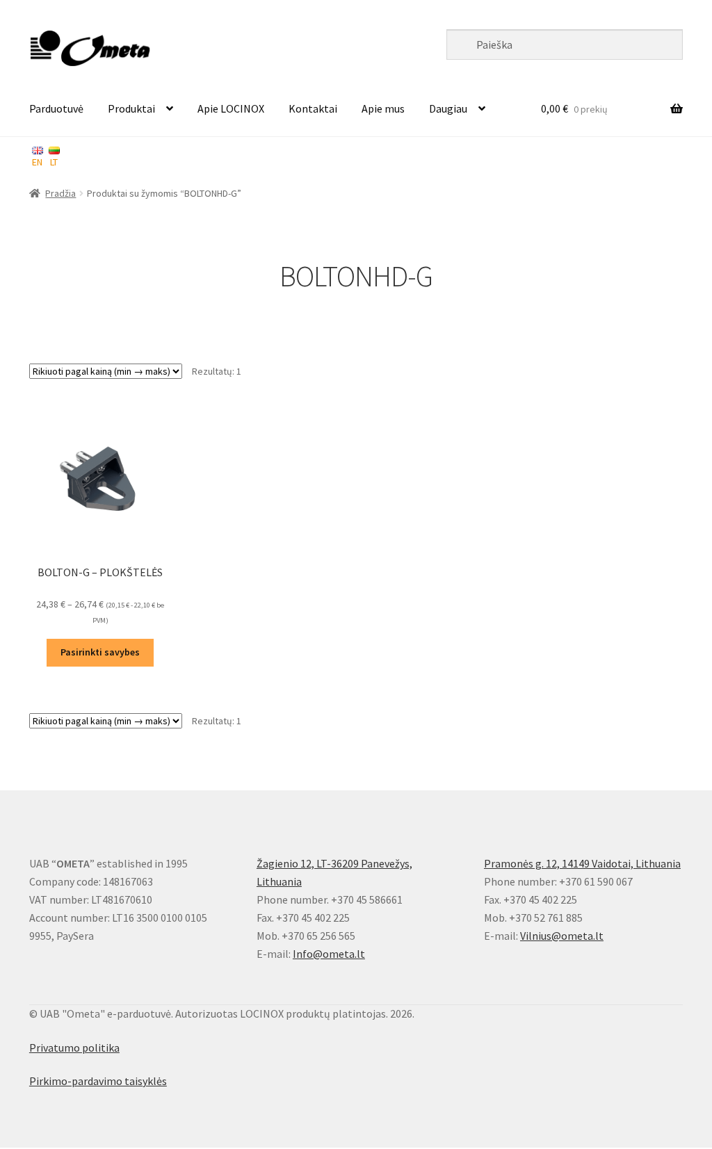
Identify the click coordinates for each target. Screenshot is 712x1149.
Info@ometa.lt (329, 954)
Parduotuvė (56, 108)
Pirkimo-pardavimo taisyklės (98, 1081)
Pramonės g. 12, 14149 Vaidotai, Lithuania (582, 863)
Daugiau (448, 108)
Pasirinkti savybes (100, 652)
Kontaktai (313, 108)
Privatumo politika (74, 1047)
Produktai (131, 108)
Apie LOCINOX (230, 108)
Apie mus (383, 108)
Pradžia (60, 193)
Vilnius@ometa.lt (562, 936)
